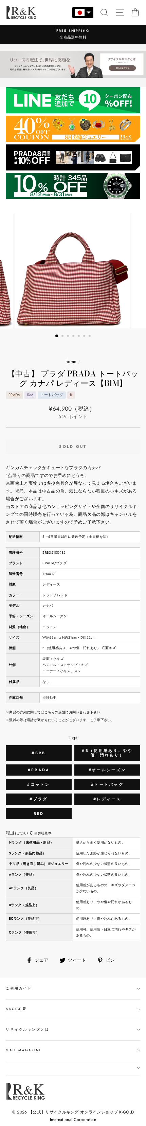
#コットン (38, 784)
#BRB (38, 753)
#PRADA (39, 770)
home (71, 361)
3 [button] (68, 336)
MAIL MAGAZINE (24, 1050)
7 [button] (90, 336)
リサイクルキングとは (28, 1029)
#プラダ (39, 799)
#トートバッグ (107, 784)
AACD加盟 (16, 1009)
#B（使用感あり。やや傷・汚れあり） (107, 753)
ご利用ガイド (19, 988)
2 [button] (63, 336)
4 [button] (74, 336)
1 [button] (57, 336)
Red (39, 813)
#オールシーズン (107, 770)
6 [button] (85, 336)
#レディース (107, 799)
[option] (73, 34)
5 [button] (79, 336)
